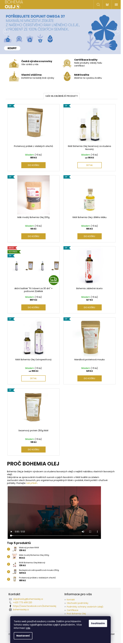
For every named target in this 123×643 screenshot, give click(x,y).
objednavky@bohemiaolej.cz (28, 599)
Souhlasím (98, 623)
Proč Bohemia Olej (76, 613)
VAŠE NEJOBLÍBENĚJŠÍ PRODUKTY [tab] (61, 95)
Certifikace (72, 610)
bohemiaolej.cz (21, 609)
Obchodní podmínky (77, 603)
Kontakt (71, 599)
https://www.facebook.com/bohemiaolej (34, 606)
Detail (89, 165)
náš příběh (31, 483)
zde (28, 628)
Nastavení (23, 635)
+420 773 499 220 (22, 602)
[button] (9, 31)
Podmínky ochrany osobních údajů (85, 606)
